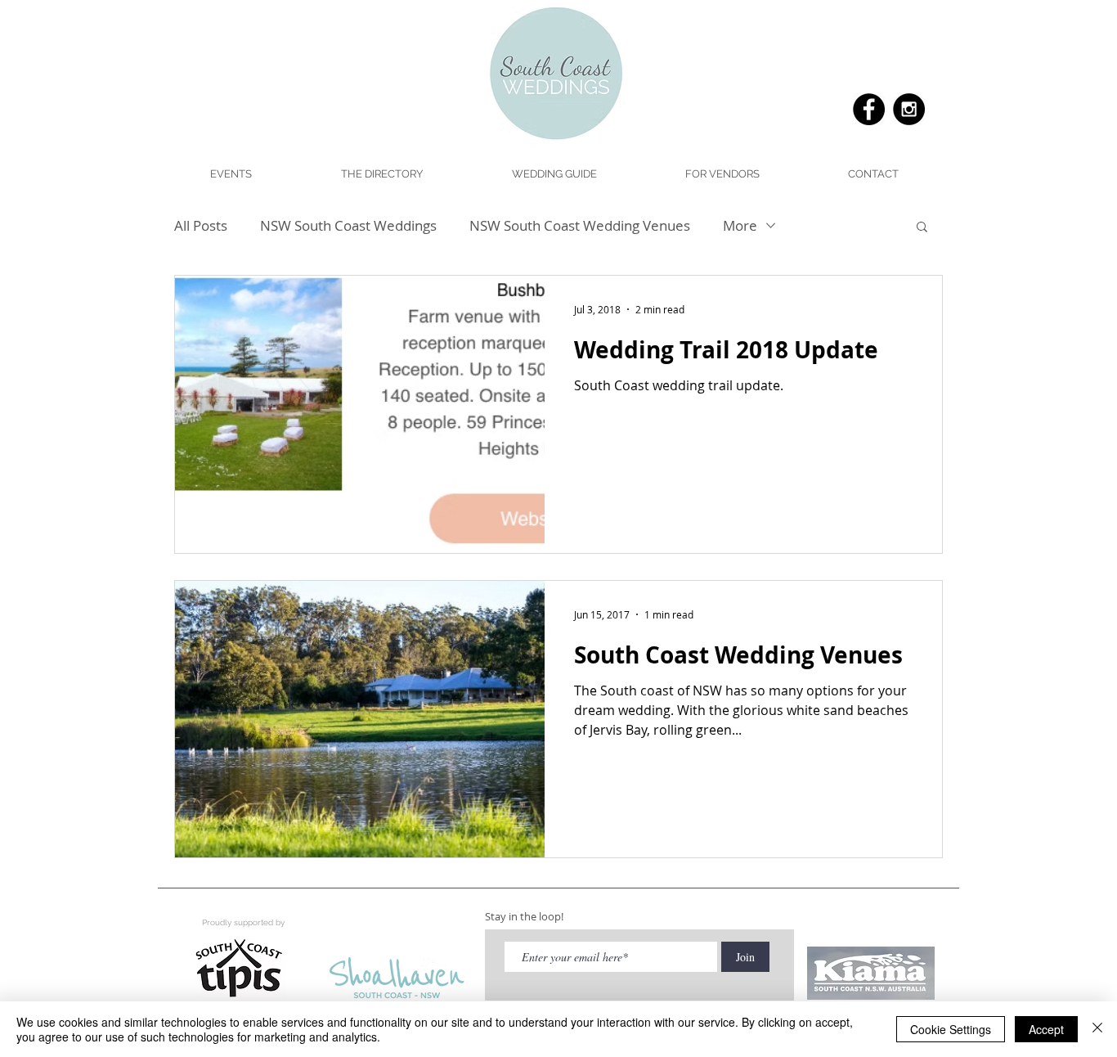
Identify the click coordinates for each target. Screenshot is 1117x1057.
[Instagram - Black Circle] (909, 109)
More (740, 225)
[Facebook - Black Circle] (869, 109)
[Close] (1097, 1029)
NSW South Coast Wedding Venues (579, 225)
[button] (553, 174)
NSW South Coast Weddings (348, 225)
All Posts (200, 225)
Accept (1046, 1029)
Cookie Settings (950, 1029)
